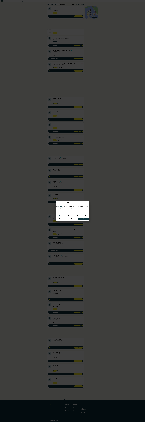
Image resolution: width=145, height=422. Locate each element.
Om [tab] (85, 202)
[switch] (68, 215)
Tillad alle (83, 218)
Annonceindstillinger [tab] (77, 202)
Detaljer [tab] (68, 202)
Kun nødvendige (61, 218)
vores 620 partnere (60, 206)
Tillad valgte (72, 218)
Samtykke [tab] (59, 202)
